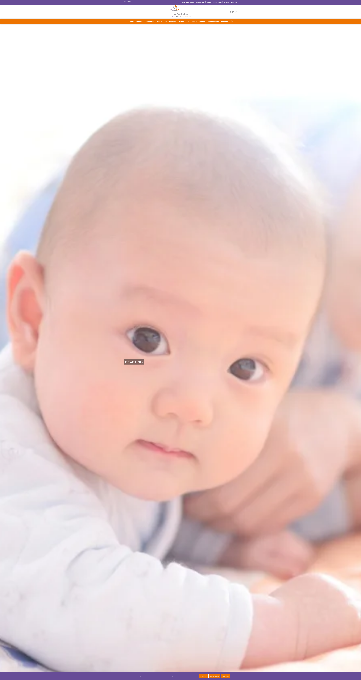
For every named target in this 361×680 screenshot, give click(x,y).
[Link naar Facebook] (230, 11)
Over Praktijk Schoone (188, 2)
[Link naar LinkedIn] (233, 11)
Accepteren (203, 676)
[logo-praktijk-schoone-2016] (180, 12)
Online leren (234, 2)
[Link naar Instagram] (236, 11)
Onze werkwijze (200, 2)
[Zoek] (231, 21)
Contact (208, 2)
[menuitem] (188, 2)
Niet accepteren (214, 676)
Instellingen (225, 676)
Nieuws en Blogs (217, 2)
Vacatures (226, 2)
